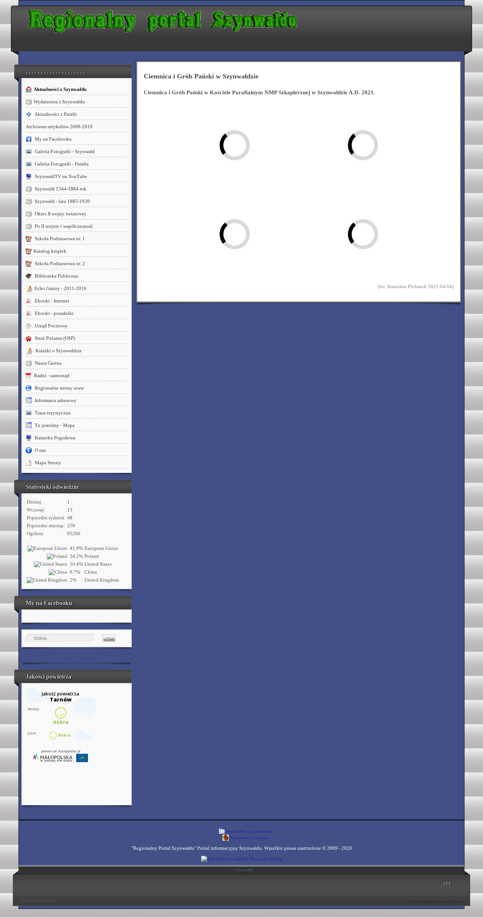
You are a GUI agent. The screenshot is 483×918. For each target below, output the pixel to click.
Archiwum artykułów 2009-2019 (59, 126)
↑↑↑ (447, 883)
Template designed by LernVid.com (435, 900)
